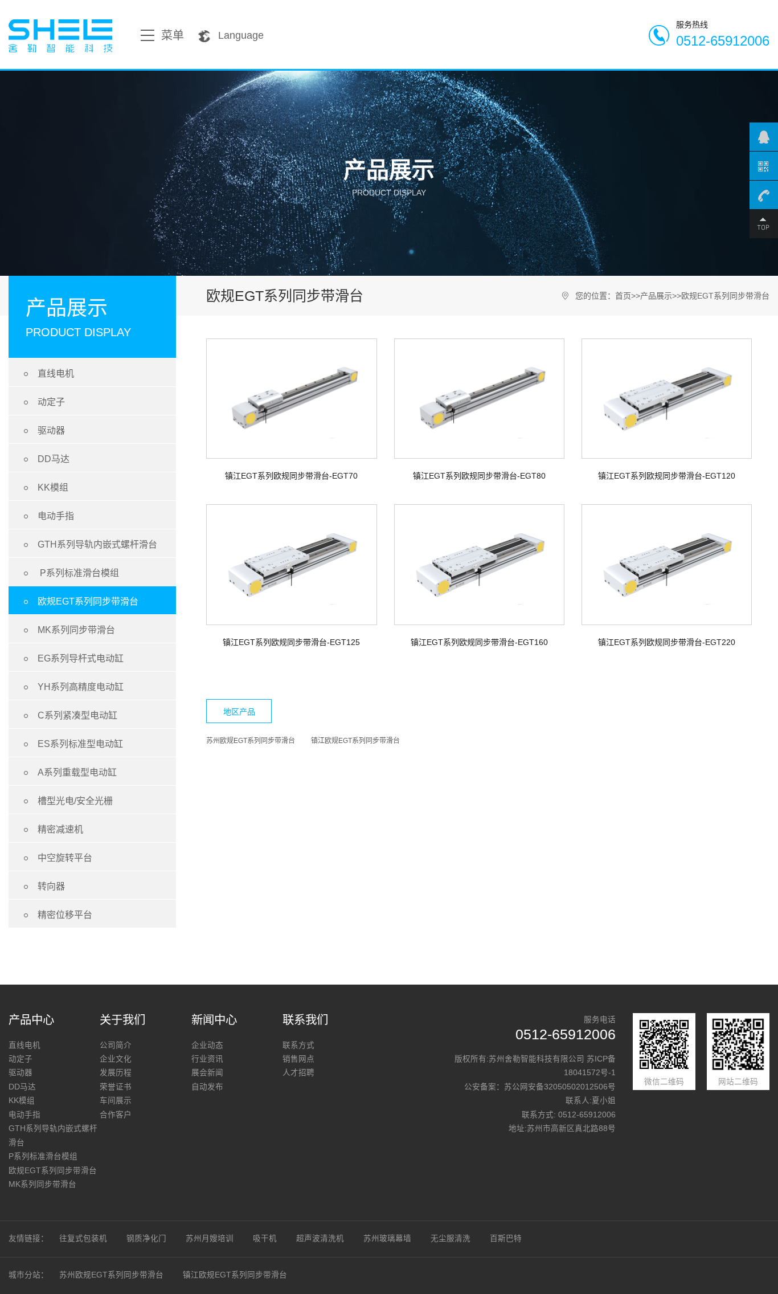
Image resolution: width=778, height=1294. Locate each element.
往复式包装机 (83, 1238)
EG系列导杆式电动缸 (72, 658)
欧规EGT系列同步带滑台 (79, 601)
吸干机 (265, 1238)
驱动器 (42, 430)
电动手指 (47, 516)
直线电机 (47, 373)
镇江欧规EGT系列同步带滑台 (355, 741)
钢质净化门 (146, 1238)
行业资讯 (207, 1059)
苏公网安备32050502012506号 (560, 1087)
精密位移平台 (56, 915)
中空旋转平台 (56, 858)
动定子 (42, 402)
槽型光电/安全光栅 (66, 801)
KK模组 (44, 487)
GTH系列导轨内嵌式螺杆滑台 (88, 544)
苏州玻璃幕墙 (387, 1238)
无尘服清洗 (450, 1238)
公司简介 (116, 1045)
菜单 (172, 35)
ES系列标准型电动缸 (71, 744)
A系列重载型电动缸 (68, 772)
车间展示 (116, 1100)
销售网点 (298, 1059)
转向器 (42, 886)
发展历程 (116, 1072)
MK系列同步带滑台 (67, 630)
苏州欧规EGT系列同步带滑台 (250, 741)
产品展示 (656, 295)
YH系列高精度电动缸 (72, 687)
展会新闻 (207, 1072)
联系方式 (298, 1045)
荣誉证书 (116, 1087)
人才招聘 (298, 1072)
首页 (623, 295)
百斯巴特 (506, 1238)
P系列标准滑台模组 (69, 573)
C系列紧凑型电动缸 (68, 715)
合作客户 (116, 1115)
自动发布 (207, 1087)
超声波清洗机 (320, 1238)
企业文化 (116, 1059)
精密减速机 (51, 829)
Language (241, 35)
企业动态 (207, 1045)
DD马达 (44, 459)
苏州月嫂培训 (210, 1238)
